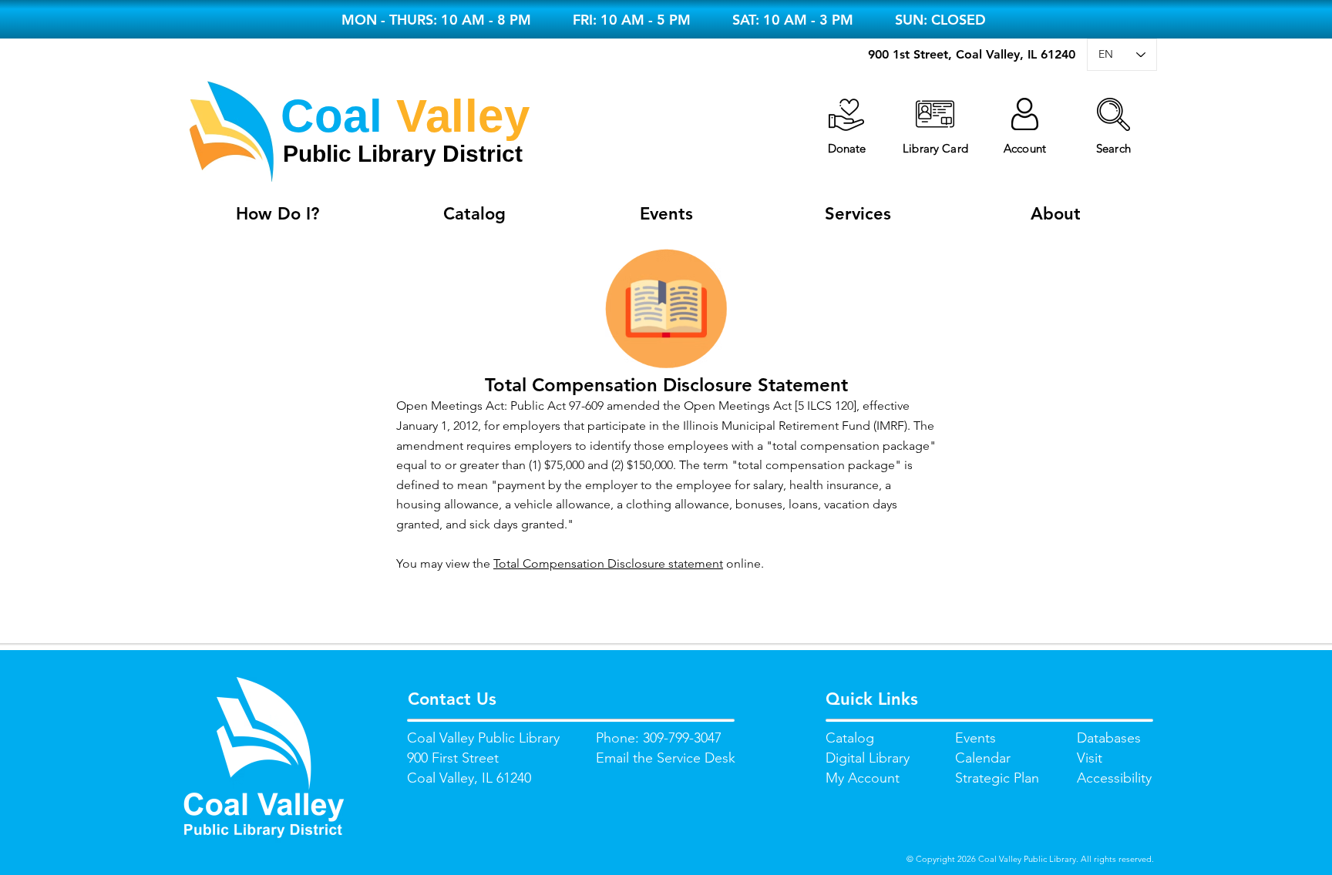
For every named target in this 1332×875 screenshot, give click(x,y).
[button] (1113, 114)
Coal (331, 116)
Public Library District (403, 153)
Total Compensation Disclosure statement (608, 563)
